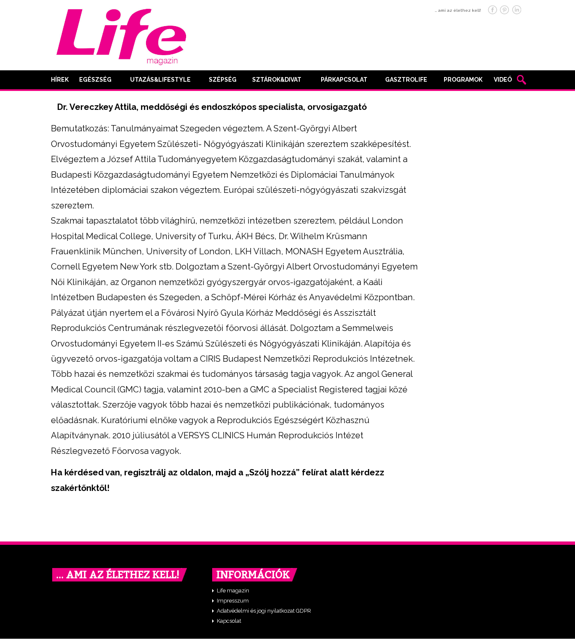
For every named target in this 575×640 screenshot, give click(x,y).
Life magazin (233, 590)
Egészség (95, 79)
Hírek (60, 79)
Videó (503, 79)
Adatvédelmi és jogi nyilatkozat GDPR (264, 611)
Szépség (223, 79)
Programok (463, 79)
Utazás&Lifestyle (160, 79)
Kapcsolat (229, 621)
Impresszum (233, 600)
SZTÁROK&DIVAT (276, 79)
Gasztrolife (406, 79)
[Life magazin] (121, 35)
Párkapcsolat (344, 79)
